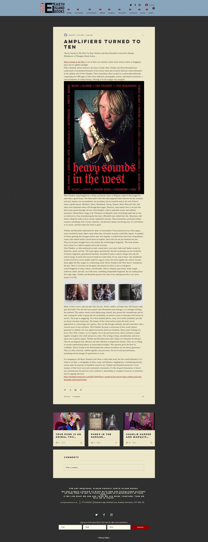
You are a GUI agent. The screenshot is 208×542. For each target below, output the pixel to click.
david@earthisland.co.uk (68, 502)
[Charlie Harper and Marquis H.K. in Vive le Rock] (139, 421)
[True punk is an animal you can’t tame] (69, 421)
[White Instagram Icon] (111, 514)
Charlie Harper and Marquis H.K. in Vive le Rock (138, 435)
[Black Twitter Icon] (130, 5)
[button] (153, 7)
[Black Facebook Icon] (135, 5)
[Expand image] (77, 292)
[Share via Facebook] (65, 390)
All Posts (56, 20)
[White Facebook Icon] (104, 514)
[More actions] (142, 35)
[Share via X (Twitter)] (70, 390)
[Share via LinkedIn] (76, 390)
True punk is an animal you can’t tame (68, 435)
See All (152, 408)
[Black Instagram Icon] (139, 5)
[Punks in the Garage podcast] (104, 421)
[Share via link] (81, 390)
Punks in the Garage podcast (101, 435)
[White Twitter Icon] (96, 514)
